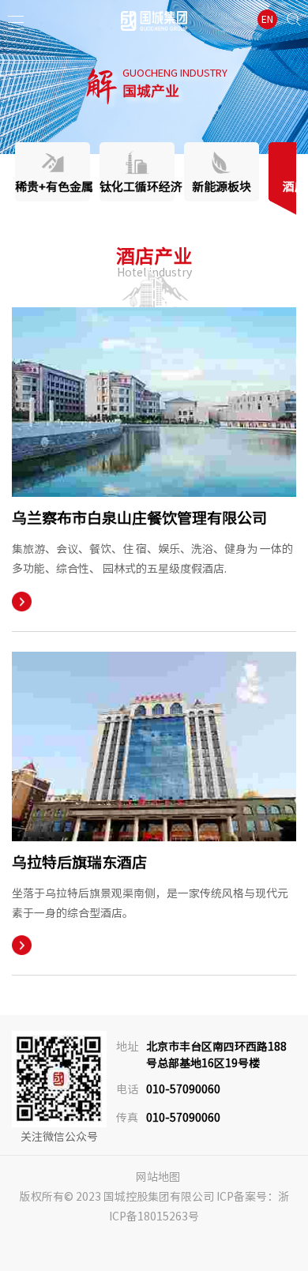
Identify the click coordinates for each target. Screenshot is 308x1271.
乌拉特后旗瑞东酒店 (79, 862)
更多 (22, 601)
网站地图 (158, 1177)
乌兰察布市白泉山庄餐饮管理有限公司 (139, 517)
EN (267, 19)
